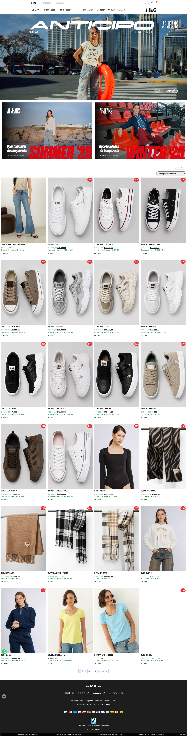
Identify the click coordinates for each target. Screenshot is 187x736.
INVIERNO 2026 (49, 10)
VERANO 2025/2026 (66, 10)
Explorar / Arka (36, 10)
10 (103, 671)
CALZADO (121, 10)
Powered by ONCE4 (93, 730)
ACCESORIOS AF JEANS (106, 10)
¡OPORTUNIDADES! (86, 10)
